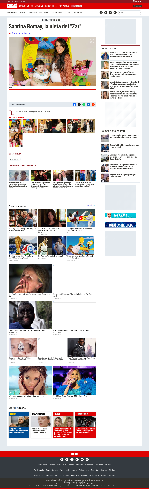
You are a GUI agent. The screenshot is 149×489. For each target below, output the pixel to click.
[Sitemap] (87, 459)
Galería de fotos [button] (21, 33)
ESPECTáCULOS (47, 20)
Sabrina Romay (14, 159)
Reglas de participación (97, 475)
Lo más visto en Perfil (113, 131)
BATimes (108, 465)
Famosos (30, 6)
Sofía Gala (23, 12)
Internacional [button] (63, 6)
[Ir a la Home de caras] (12, 7)
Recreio (104, 470)
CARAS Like (76, 5)
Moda (54, 6)
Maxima (112, 470)
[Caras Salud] (120, 217)
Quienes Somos (51, 475)
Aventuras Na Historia (68, 470)
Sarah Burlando (57, 12)
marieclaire (41, 414)
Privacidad (75, 475)
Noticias (22, 6)
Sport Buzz (95, 470)
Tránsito (111, 475)
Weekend (79, 465)
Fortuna (71, 465)
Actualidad (39, 6)
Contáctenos (64, 475)
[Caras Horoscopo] (120, 227)
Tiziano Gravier (12, 12)
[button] (52, 63)
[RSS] (82, 459)
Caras (48, 470)
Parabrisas (89, 465)
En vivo (138, 6)
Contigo (55, 470)
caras (63, 414)
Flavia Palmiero (77, 12)
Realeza (48, 6)
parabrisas (85, 414)
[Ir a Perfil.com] (137, 2)
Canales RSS (38, 475)
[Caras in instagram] (101, 12)
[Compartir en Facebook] (74, 104)
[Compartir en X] (79, 104)
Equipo (84, 475)
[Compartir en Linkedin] (88, 104)
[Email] (93, 104)
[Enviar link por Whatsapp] (83, 104)
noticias (19, 414)
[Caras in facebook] (105, 12)
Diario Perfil (42, 465)
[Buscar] (140, 13)
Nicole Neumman (44, 12)
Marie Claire (61, 465)
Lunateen (99, 465)
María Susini (33, 12)
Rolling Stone (84, 470)
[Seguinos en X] (110, 12)
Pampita (67, 12)
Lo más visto (108, 48)
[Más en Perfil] (20, 408)
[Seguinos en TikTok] (115, 12)
